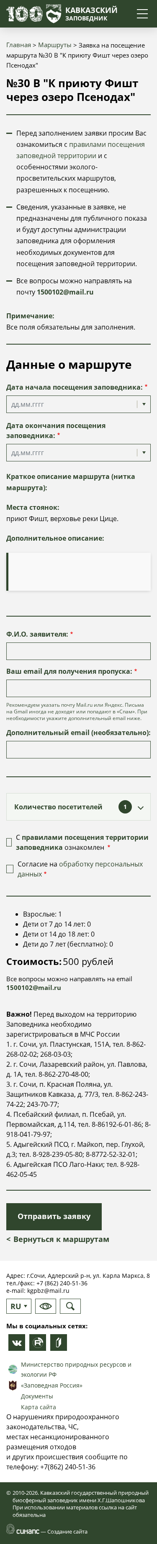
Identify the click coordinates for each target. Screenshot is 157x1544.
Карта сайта (38, 1407)
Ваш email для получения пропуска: (69, 671)
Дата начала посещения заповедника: (74, 387)
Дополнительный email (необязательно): (78, 732)
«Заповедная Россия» (51, 1385)
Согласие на (80, 869)
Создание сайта (67, 1531)
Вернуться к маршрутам (61, 1239)
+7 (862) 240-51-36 (62, 1283)
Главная (18, 44)
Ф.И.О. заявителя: (37, 634)
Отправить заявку (54, 1216)
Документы (37, 1396)
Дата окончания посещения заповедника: (56, 430)
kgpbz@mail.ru (48, 1291)
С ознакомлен (82, 842)
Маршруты (55, 44)
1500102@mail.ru (65, 292)
